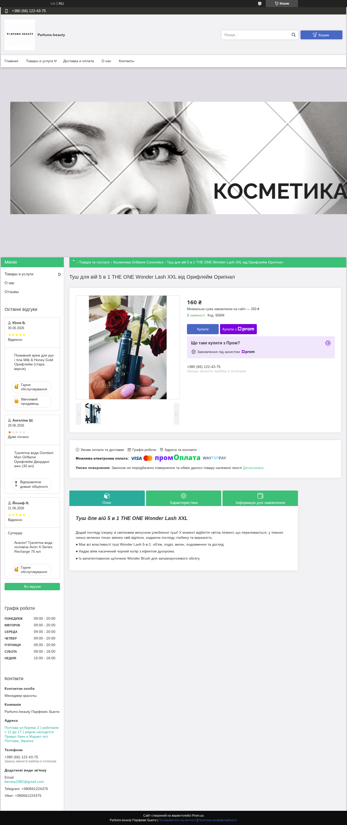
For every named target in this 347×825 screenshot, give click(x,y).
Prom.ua (198, 815)
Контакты (126, 61)
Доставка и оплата (78, 61)
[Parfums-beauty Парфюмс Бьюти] (20, 34)
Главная (11, 61)
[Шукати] (293, 34)
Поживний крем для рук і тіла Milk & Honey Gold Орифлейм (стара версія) (34, 362)
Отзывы (12, 292)
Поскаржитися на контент (177, 820)
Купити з (229, 329)
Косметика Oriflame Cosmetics (138, 262)
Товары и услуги (39, 61)
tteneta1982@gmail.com (24, 782)
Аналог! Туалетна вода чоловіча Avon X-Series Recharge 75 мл (33, 547)
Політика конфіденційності (217, 820)
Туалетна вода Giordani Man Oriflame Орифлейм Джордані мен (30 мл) (33, 459)
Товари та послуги (94, 262)
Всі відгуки (32, 586)
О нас (106, 61)
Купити (203, 329)
